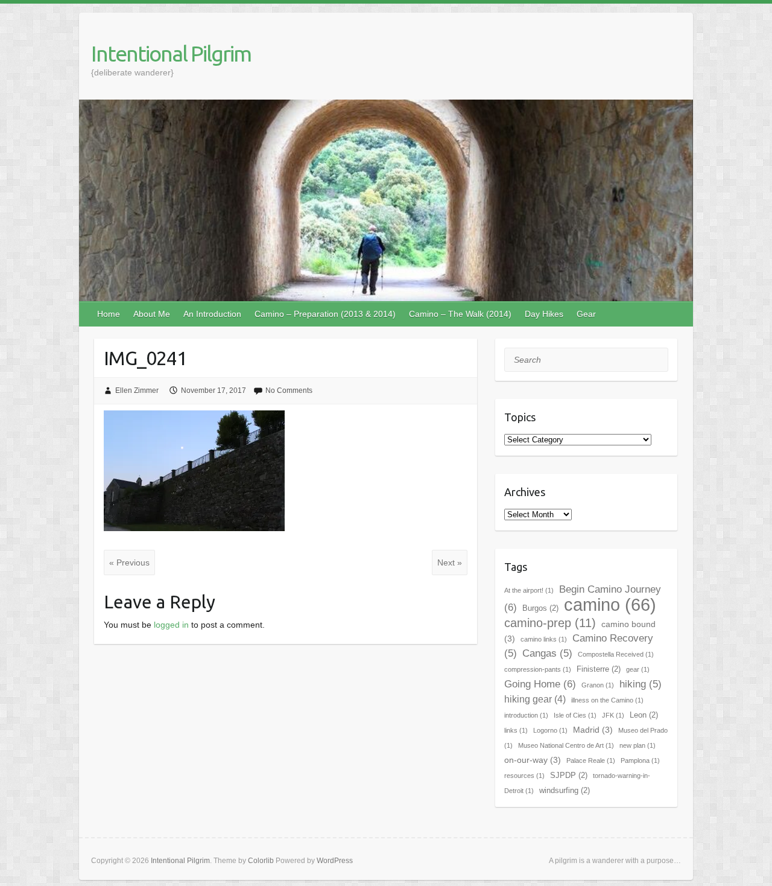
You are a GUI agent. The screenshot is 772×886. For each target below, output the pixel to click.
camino (610, 604)
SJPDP (568, 775)
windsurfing (564, 790)
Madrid (593, 730)
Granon (597, 685)
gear (638, 669)
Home (108, 314)
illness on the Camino (607, 700)
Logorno (550, 730)
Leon (644, 714)
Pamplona (640, 760)
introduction (526, 715)
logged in (171, 624)
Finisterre (599, 669)
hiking (640, 684)
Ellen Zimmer (137, 390)
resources (524, 775)
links (516, 730)
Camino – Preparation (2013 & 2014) (325, 314)
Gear (586, 314)
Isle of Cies (575, 715)
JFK (613, 715)
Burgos (540, 608)
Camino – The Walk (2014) (460, 314)
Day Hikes (544, 314)
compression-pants (537, 669)
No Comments (288, 390)
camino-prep (550, 622)
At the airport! (529, 590)
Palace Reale (590, 760)
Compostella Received (616, 654)
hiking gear (535, 699)
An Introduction (212, 314)
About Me (151, 314)
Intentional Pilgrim (171, 53)
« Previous (129, 562)
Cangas (547, 653)
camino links (543, 639)
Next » (449, 562)
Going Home (540, 684)
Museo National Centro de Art (566, 745)
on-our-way (532, 760)
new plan (637, 745)
